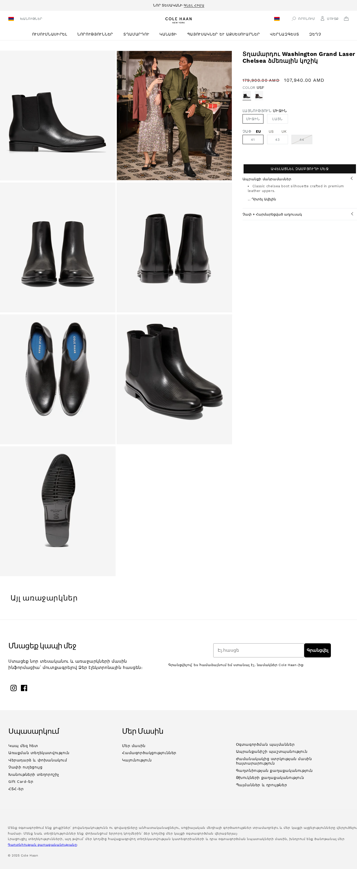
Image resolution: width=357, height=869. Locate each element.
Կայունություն (137, 760)
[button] (51, 34)
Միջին (253, 119)
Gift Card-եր (20, 781)
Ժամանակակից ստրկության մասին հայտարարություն (274, 761)
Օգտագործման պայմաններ (265, 744)
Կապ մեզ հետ (23, 746)
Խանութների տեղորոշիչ (33, 774)
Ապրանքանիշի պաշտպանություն (272, 751)
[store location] (11, 19)
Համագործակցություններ (149, 753)
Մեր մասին (133, 746)
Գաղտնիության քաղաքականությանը (42, 845)
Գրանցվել (317, 650)
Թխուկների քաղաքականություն (270, 777)
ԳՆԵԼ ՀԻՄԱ (194, 5)
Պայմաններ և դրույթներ (261, 785)
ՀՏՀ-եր (16, 789)
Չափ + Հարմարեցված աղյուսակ (272, 214)
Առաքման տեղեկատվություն (39, 753)
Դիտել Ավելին (264, 199)
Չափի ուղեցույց (25, 767)
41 (253, 140)
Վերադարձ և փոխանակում (37, 760)
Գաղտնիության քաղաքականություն (274, 770)
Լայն (277, 119)
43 (277, 140)
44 (306, 140)
